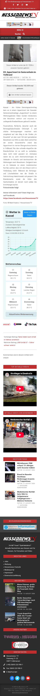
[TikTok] (31, 324)
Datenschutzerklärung (13, 575)
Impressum (9, 573)
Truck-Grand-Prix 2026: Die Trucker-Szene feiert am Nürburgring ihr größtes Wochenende (26, 618)
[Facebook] (6, 324)
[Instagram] (18, 324)
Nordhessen (22, 487)
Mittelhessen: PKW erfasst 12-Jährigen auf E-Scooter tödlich (26, 465)
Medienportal (9, 570)
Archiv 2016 (31, 80)
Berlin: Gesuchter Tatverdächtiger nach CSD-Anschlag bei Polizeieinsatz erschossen (26, 602)
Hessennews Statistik (13, 567)
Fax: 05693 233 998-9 (14, 668)
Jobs (6, 561)
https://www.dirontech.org (20, 692)
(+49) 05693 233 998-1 (14, 665)
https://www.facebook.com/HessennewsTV (20, 198)
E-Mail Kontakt (11, 672)
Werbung (8, 564)
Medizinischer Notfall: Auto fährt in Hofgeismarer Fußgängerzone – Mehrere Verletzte (26, 496)
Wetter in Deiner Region (29, 213)
